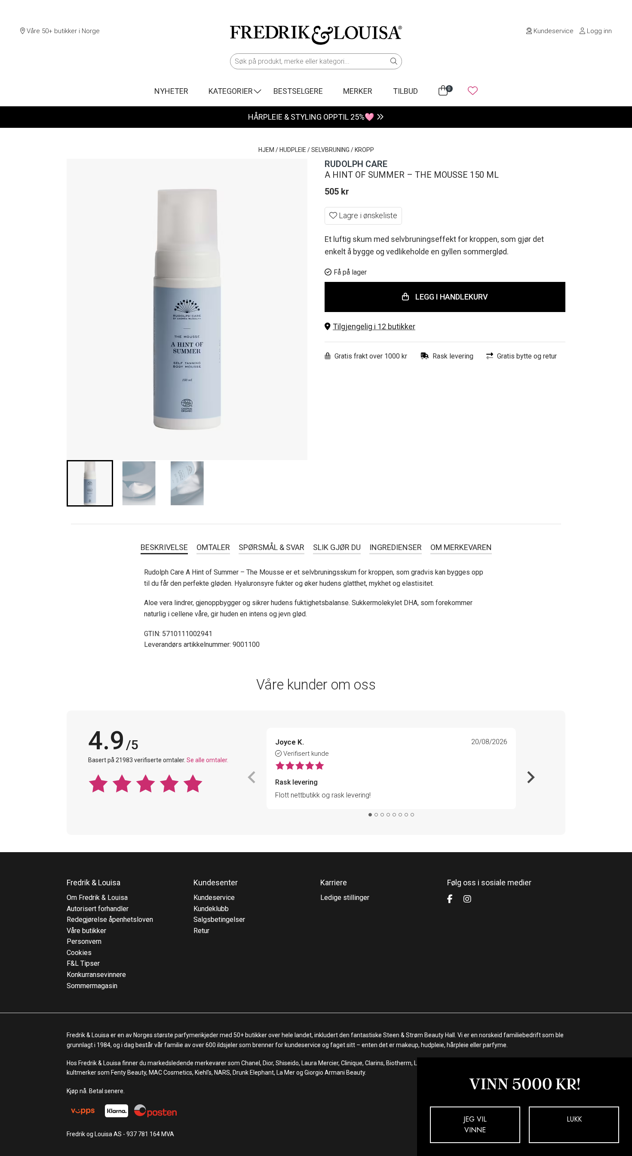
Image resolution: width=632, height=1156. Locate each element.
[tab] (370, 814)
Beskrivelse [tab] (164, 547)
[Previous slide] (252, 777)
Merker (357, 91)
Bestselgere (298, 91)
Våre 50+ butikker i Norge (62, 31)
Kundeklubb (211, 909)
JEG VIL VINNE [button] (475, 1124)
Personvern (84, 941)
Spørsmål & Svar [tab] (271, 547)
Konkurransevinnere (96, 975)
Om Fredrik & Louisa (97, 897)
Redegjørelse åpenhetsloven (110, 919)
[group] (90, 483)
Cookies (79, 953)
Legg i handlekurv (451, 296)
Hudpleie (292, 149)
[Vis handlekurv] (443, 91)
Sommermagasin (92, 986)
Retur (201, 931)
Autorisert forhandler (98, 909)
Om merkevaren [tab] (461, 547)
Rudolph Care (356, 164)
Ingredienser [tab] (395, 547)
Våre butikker (86, 931)
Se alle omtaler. (207, 760)
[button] (445, 327)
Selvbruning (330, 149)
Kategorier (231, 91)
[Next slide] (530, 777)
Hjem (266, 149)
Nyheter (171, 91)
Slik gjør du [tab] (337, 547)
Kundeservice (553, 31)
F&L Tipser (83, 963)
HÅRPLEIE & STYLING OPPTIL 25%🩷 (311, 116)
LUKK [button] (574, 1119)
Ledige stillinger (344, 897)
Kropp (364, 149)
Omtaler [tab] (213, 547)
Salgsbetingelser (219, 919)
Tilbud (405, 91)
